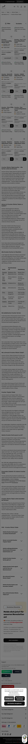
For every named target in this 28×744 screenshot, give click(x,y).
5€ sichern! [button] (20, 1)
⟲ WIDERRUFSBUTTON (8, 686)
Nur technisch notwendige (20, 698)
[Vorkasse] (14, 726)
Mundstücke (15, 482)
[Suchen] (17, 6)
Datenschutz (11, 694)
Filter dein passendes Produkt (8, 23)
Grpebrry (4, 301)
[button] (14, 532)
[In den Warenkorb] (24, 58)
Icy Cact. (4, 306)
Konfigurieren (9, 698)
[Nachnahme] (19, 726)
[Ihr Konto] (21, 6)
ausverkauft (7, 58)
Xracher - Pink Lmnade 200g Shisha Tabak (20, 109)
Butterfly (4, 283)
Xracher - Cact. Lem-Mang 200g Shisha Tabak (20, 41)
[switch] (24, 742)
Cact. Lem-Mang (3, 278)
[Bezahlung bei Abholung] (24, 726)
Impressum (17, 694)
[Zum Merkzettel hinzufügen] (11, 36)
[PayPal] (9, 726)
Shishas (17, 479)
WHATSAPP (7, 671)
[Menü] (14, 6)
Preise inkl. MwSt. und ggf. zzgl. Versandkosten (19, 54)
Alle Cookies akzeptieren (14, 703)
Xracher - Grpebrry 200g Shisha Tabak (7, 142)
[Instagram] (5, 734)
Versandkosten (20, 738)
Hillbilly (4, 287)
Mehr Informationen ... (14, 692)
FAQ (6, 675)
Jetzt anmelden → (14, 640)
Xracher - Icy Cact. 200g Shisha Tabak (19, 142)
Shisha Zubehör (5, 479)
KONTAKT (17, 671)
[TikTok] (10, 734)
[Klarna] (4, 726)
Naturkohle (12, 480)
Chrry (3, 292)
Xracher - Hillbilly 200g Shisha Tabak (19, 75)
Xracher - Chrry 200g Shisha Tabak (7, 108)
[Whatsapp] (8, 734)
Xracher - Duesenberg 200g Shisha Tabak (7, 41)
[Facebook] (3, 734)
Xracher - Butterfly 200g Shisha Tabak (7, 75)
